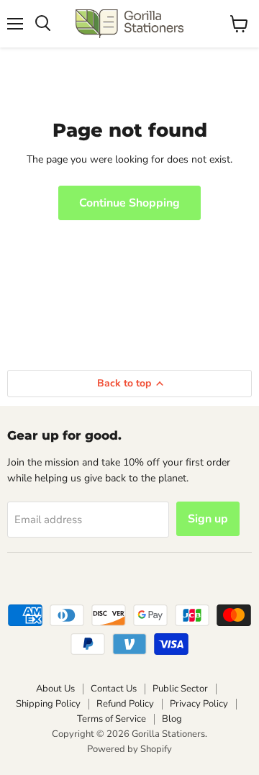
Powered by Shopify (129, 749)
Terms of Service (111, 718)
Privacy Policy (199, 703)
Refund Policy (125, 703)
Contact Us (114, 688)
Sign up (208, 519)
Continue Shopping (129, 203)
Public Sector (180, 688)
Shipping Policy (48, 703)
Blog (172, 718)
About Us (55, 688)
